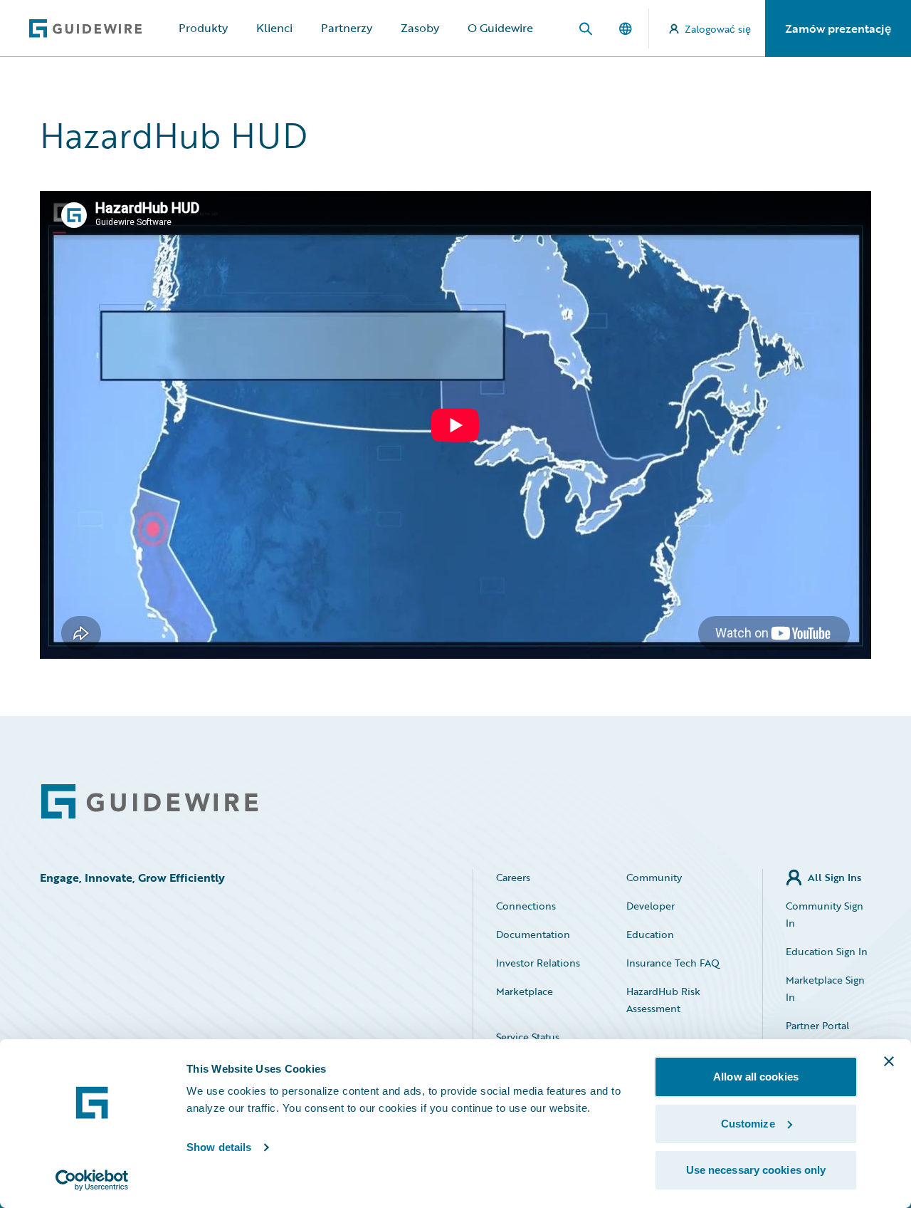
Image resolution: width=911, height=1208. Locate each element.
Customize (748, 1124)
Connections (526, 905)
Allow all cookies (756, 1077)
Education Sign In (827, 951)
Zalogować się (718, 28)
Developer (650, 905)
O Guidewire (500, 27)
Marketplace (524, 991)
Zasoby (420, 27)
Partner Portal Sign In (817, 1034)
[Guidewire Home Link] (149, 801)
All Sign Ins (834, 877)
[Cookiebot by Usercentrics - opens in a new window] (92, 1180)
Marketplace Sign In (825, 988)
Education (650, 934)
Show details (218, 1147)
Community (654, 877)
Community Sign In (824, 914)
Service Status (527, 1036)
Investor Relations (538, 962)
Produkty (203, 27)
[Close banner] (889, 1061)
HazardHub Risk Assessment (663, 1000)
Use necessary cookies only (756, 1170)
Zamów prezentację (838, 28)
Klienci (274, 27)
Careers (513, 877)
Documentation (533, 934)
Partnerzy (346, 27)
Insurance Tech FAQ (673, 962)
